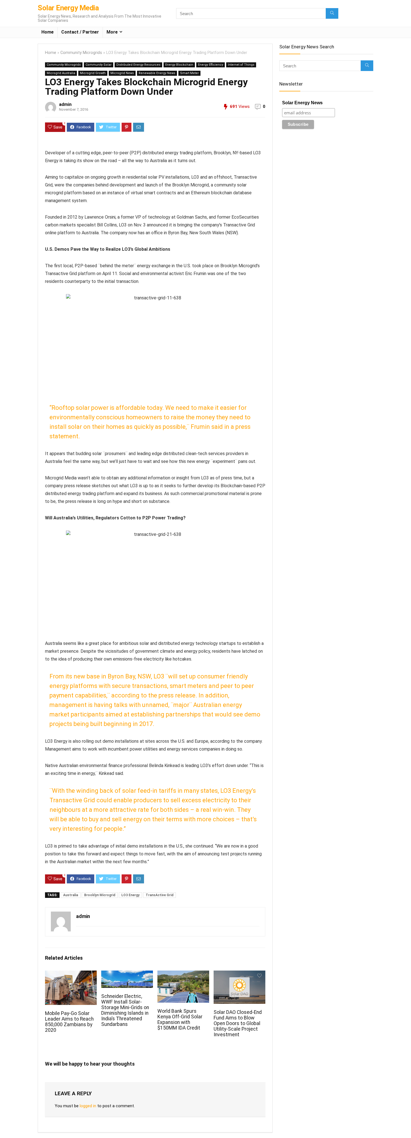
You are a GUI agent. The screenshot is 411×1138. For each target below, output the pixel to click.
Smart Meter (189, 73)
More (112, 32)
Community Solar (99, 65)
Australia (70, 895)
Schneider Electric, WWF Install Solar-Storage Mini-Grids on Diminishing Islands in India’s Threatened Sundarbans (125, 1010)
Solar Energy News (302, 102)
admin (65, 104)
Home (47, 32)
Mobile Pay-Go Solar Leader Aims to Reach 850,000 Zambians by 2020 (69, 1022)
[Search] (332, 13)
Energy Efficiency (210, 65)
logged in (88, 1105)
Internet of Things (241, 65)
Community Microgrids (81, 52)
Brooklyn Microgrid (99, 895)
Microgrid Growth (93, 73)
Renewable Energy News (157, 73)
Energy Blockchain (179, 65)
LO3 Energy (130, 895)
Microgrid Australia (61, 73)
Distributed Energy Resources (138, 65)
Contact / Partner (80, 32)
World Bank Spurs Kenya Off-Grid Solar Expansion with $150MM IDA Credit (179, 1019)
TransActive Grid (159, 895)
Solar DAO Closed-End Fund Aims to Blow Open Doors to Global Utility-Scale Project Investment (238, 1023)
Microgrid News (122, 73)
